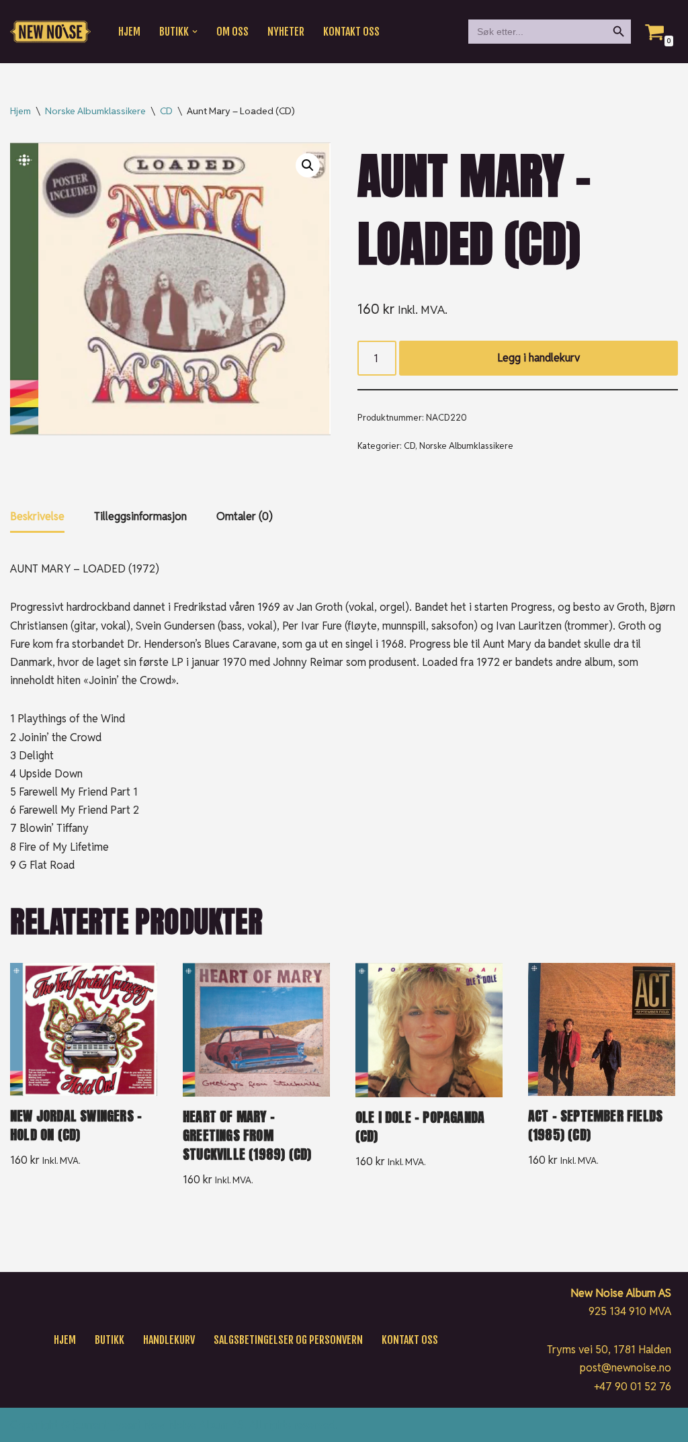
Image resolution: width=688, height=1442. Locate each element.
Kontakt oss (351, 31)
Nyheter (285, 31)
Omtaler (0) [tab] (244, 516)
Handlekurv (169, 1340)
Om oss (232, 31)
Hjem (129, 31)
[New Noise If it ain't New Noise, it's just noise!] (50, 32)
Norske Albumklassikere (95, 111)
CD (166, 111)
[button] (195, 31)
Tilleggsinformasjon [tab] (140, 516)
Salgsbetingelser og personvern (288, 1340)
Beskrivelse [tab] (37, 516)
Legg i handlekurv (538, 358)
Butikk (109, 1340)
